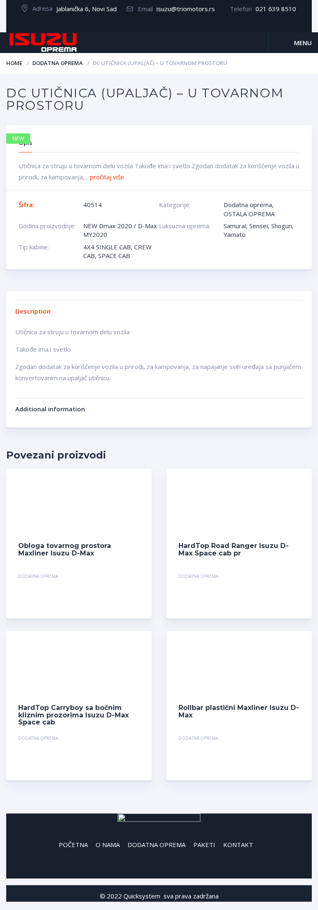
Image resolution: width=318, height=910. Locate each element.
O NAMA (108, 844)
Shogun (281, 226)
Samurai (235, 226)
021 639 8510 (275, 9)
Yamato (235, 234)
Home (14, 63)
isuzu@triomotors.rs (186, 9)
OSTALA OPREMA (249, 214)
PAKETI (204, 844)
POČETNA (73, 844)
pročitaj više (107, 177)
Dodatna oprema (57, 63)
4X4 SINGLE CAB (107, 247)
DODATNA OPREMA (157, 844)
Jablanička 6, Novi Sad (86, 9)
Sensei (258, 226)
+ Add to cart (117, 577)
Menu (303, 43)
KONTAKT (238, 844)
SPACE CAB (114, 255)
